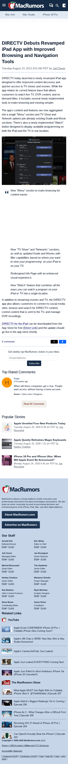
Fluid (41, 756)
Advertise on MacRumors (21, 524)
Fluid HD (49, 756)
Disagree (38, 394)
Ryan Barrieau (41, 590)
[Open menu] (4, 5)
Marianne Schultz (42, 578)
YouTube (13, 619)
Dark (4, 759)
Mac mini (10, 14)
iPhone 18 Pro (50, 14)
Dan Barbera (8, 590)
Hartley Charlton (22, 447)
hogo (17, 378)
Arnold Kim (7, 541)
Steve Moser (7, 602)
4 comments (8, 341)
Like (30, 394)
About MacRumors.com (20, 514)
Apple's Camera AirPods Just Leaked (33, 651)
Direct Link (30, 327)
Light (63, 756)
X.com (11, 547)
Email (4, 547)
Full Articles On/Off (28, 756)
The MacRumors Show (26, 682)
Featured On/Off (10, 756)
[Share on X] (54, 342)
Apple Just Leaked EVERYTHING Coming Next (39, 662)
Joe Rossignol (41, 553)
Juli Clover (59, 68)
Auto (57, 756)
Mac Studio (29, 14)
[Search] (58, 6)
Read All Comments (34, 404)
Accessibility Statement (12, 751)
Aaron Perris (40, 602)
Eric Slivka (39, 541)
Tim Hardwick (40, 565)
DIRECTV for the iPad (15, 323)
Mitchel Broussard (10, 565)
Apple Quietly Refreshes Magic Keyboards (40, 439)
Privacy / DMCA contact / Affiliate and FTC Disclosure (25, 745)
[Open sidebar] (64, 6)
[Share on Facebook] (62, 342)
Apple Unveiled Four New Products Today (39, 423)
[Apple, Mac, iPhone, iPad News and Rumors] (26, 9)
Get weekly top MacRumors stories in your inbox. (34, 351)
